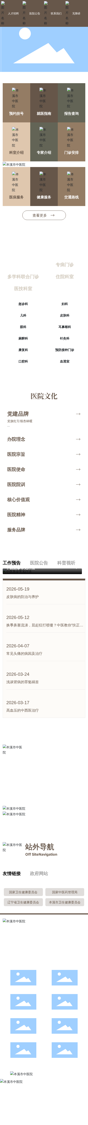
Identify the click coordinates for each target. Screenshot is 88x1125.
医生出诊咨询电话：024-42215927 (28, 953)
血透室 (64, 361)
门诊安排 (71, 152)
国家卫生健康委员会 (23, 892)
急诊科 (23, 304)
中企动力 (24, 1109)
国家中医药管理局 (64, 892)
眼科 (23, 327)
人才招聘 (13, 13)
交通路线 (71, 197)
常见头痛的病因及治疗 (24, 653)
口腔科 (23, 361)
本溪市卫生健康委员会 (65, 902)
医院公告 (34, 13)
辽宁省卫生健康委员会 (23, 902)
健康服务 (44, 197)
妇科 (65, 304)
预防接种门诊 (64, 350)
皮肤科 (64, 315)
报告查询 (71, 113)
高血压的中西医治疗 (22, 710)
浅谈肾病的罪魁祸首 (22, 682)
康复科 (23, 350)
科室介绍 (16, 152)
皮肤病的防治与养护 (22, 597)
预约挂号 (16, 113)
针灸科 (64, 338)
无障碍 (76, 13)
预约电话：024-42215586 (22, 960)
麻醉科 (23, 338)
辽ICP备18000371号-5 (18, 1104)
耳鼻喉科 (64, 327)
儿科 (23, 315)
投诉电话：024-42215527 (22, 946)
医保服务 (16, 197)
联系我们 (56, 13)
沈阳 (35, 1109)
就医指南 (44, 113)
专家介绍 (44, 152)
